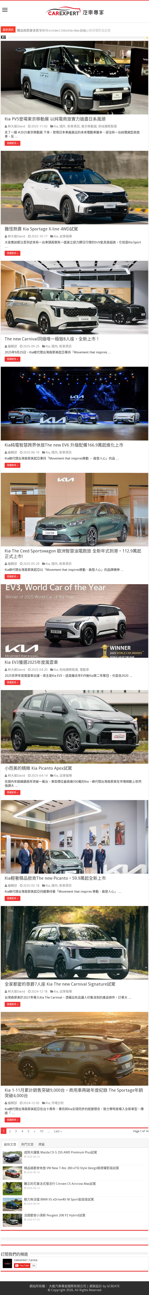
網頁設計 (95, 1286)
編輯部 (12, 346)
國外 (63, 126)
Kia (56, 126)
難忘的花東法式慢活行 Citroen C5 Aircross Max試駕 (51, 30)
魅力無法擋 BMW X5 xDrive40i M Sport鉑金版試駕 (59, 1199)
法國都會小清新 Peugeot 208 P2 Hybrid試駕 (54, 1215)
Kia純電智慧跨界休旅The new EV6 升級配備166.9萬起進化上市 (64, 445)
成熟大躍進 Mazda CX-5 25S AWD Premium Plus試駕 (60, 1152)
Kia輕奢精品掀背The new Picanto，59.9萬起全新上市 (55, 878)
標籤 (41, 1144)
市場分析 (57, 1103)
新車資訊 (73, 126)
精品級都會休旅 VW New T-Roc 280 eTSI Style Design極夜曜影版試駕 (71, 1168)
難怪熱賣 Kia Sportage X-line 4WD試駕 (41, 229)
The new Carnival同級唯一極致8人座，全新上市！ (52, 339)
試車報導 (66, 236)
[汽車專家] (74, 10)
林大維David (16, 126)
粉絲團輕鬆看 (107, 126)
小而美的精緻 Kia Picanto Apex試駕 (38, 768)
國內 (54, 346)
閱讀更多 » (12, 143)
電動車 (84, 670)
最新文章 (10, 1144)
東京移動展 (89, 126)
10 (41, 1131)
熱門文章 (27, 1144)
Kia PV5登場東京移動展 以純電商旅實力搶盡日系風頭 (55, 119)
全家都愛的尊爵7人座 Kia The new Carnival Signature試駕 (60, 984)
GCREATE (113, 1286)
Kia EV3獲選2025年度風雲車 (31, 662)
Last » (58, 1131)
